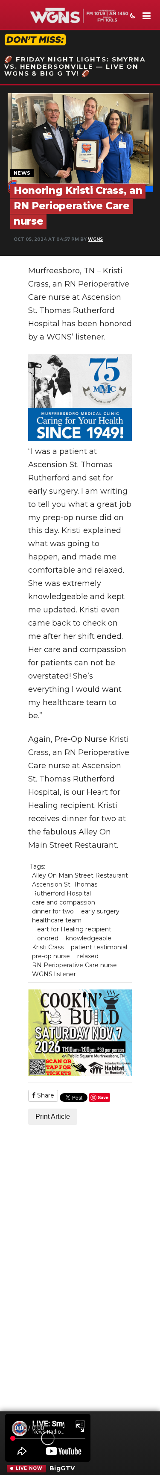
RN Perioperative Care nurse (74, 965)
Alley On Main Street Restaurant (80, 875)
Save (103, 1097)
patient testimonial (99, 947)
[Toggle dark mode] (132, 16)
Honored (45, 938)
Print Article (52, 1116)
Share (44, 1095)
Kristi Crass (48, 947)
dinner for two (53, 911)
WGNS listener (54, 974)
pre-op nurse (51, 956)
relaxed (88, 956)
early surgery (100, 911)
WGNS (95, 239)
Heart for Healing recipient (71, 929)
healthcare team (56, 920)
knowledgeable (88, 938)
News (22, 173)
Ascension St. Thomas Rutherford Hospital (64, 889)
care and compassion (63, 902)
